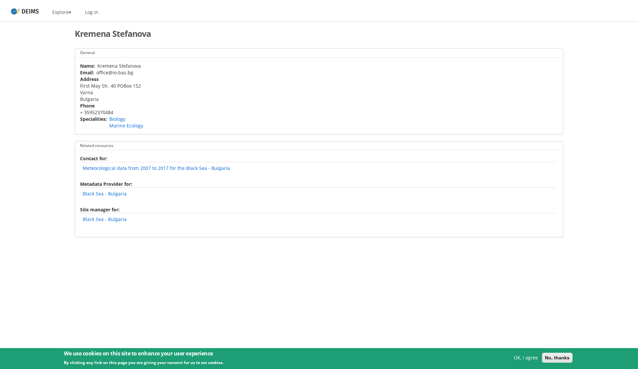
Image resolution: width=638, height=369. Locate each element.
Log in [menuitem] (91, 12)
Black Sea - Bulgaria (105, 193)
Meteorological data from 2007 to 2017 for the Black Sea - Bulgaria (156, 168)
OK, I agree (526, 357)
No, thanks (557, 357)
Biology (117, 119)
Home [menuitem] (18, 12)
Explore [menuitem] (60, 12)
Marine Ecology (126, 125)
